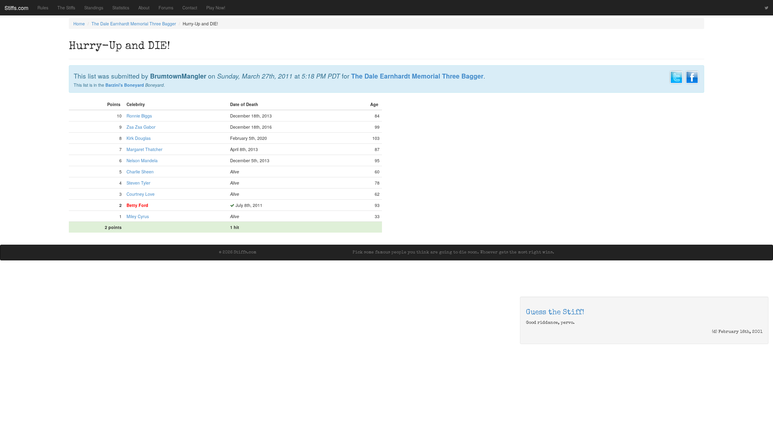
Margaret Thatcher (144, 149)
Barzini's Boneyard (124, 85)
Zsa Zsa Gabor (141, 127)
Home (79, 24)
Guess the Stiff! (555, 312)
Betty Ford (137, 205)
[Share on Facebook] (692, 76)
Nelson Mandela (142, 160)
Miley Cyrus (138, 216)
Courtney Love (141, 194)
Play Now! (215, 8)
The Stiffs (66, 8)
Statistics (120, 8)
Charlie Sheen (140, 172)
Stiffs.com (16, 7)
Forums (166, 8)
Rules (42, 8)
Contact (189, 8)
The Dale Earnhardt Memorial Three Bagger (133, 24)
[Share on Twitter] (676, 76)
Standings (93, 8)
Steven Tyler (138, 183)
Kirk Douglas (139, 138)
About (143, 8)
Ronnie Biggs (139, 116)
